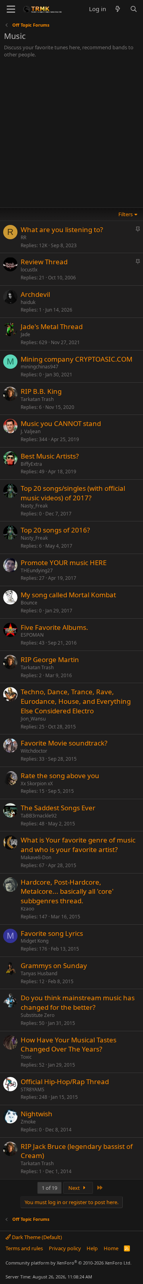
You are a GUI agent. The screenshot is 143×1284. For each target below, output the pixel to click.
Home (111, 1248)
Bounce (29, 602)
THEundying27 (37, 570)
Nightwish (36, 1113)
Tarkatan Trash (37, 399)
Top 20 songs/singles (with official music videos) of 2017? (73, 493)
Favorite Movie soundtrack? (64, 743)
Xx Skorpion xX (37, 783)
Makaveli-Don (36, 857)
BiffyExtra (31, 464)
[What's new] (118, 9)
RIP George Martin (50, 659)
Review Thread (44, 261)
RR (23, 237)
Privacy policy (65, 1248)
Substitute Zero (37, 1015)
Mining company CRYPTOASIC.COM (76, 359)
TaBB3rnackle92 (39, 815)
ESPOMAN (32, 634)
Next (74, 1187)
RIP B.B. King (41, 391)
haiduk (28, 302)
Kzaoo (27, 908)
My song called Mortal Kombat (68, 594)
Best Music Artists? (50, 456)
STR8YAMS (32, 1089)
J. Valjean (31, 431)
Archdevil (35, 294)
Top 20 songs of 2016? (55, 530)
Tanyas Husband (39, 973)
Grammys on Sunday (54, 965)
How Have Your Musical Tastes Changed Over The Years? (68, 1044)
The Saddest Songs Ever (58, 807)
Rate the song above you (60, 775)
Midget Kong (34, 940)
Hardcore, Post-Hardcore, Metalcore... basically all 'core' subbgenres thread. (67, 891)
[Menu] (11, 9)
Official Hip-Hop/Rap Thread (65, 1081)
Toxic (26, 1057)
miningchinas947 (39, 366)
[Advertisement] (71, 133)
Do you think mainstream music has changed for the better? (78, 1002)
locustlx (29, 269)
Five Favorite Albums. (54, 627)
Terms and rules (24, 1248)
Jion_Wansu (33, 718)
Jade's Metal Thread (52, 326)
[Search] (133, 9)
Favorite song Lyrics (52, 933)
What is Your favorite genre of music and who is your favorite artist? (78, 844)
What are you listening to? (62, 229)
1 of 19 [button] (49, 1187)
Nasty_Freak (34, 505)
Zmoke (28, 1121)
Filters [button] (125, 214)
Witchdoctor (34, 751)
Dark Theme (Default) (36, 1237)
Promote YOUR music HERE (63, 562)
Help (92, 1248)
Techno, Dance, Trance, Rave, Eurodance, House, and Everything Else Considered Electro (76, 701)
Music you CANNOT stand (61, 423)
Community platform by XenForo (68, 1263)
